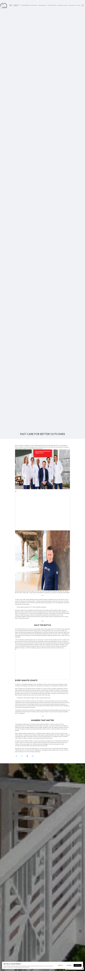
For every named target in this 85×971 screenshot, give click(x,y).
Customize (69, 965)
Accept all (77, 965)
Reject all (60, 965)
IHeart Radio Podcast (16, 5)
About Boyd (11, 5)
